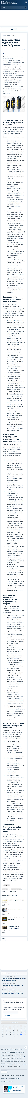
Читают (4, 973)
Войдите (5, 889)
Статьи (13, 35)
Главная (4, 35)
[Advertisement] (14, 18)
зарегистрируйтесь (16, 889)
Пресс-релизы (4, 1081)
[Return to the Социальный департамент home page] (9, 2)
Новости (13, 1075)
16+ (26, 2)
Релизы (16, 973)
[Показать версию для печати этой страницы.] (21, 49)
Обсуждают (10, 973)
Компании (9, 35)
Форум (17, 1078)
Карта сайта (4, 1078)
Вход (8, 1075)
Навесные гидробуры (13, 320)
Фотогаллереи (11, 1078)
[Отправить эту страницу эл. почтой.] (24, 49)
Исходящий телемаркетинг (15, 908)
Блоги (17, 1075)
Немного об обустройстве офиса (16, 900)
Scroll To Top (25, 1047)
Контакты (22, 1075)
